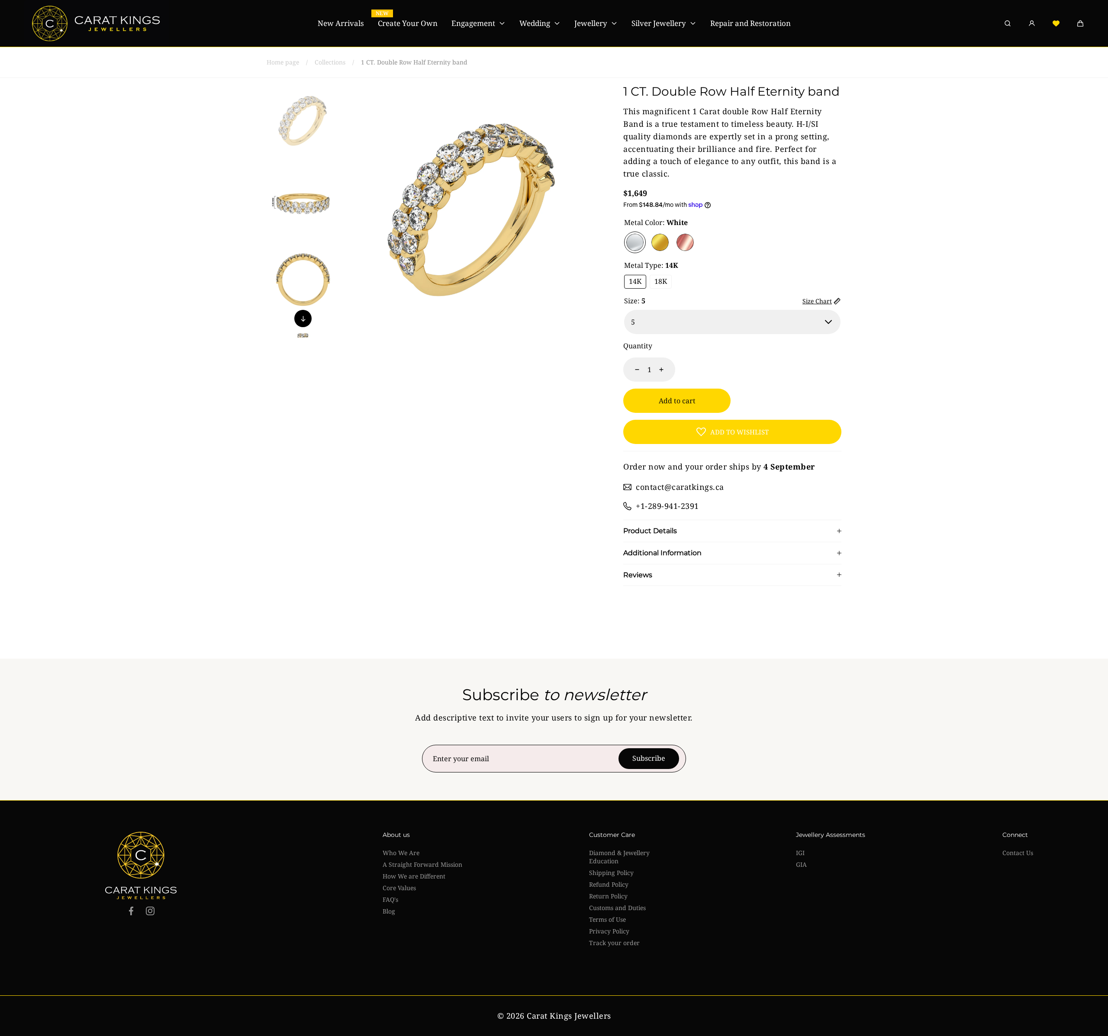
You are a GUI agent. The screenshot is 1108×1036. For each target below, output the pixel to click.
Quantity (637, 346)
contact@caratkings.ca (680, 487)
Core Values (399, 888)
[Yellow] (660, 242)
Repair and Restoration (750, 23)
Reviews (637, 575)
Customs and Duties (617, 908)
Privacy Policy (609, 931)
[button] (1080, 23)
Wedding (534, 23)
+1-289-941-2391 (667, 506)
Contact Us (1017, 853)
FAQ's (390, 899)
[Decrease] (632, 369)
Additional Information (662, 553)
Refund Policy (608, 884)
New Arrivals (341, 23)
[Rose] (685, 242)
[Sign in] (1031, 23)
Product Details (650, 531)
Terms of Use (607, 919)
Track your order (614, 943)
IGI (800, 853)
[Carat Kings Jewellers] (96, 23)
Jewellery (590, 23)
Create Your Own (408, 23)
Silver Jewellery (658, 23)
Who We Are (401, 853)
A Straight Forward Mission (422, 864)
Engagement (473, 23)
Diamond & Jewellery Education (619, 857)
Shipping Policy (611, 873)
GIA (801, 864)
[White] (635, 242)
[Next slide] (303, 318)
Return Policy (608, 896)
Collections (330, 62)
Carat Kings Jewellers (569, 1015)
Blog (389, 911)
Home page (283, 62)
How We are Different (414, 876)
